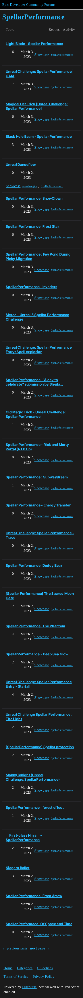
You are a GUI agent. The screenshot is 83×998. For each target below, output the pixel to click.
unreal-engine (29, 186)
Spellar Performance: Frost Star (32, 226)
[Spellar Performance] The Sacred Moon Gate (40, 595)
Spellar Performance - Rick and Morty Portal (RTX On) (37, 446)
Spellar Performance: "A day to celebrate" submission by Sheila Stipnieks (33, 382)
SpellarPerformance (62, 54)
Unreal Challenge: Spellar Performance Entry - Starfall (39, 684)
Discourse (29, 987)
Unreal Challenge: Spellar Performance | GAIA (39, 73)
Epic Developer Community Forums (28, 4)
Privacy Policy (43, 976)
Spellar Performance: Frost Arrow (34, 896)
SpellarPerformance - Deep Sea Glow (37, 654)
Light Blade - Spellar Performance (34, 43)
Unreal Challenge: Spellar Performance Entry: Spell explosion (39, 349)
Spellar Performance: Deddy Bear (34, 565)
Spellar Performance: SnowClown (34, 198)
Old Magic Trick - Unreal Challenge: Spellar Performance (36, 414)
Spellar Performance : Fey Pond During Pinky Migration (38, 256)
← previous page (14, 948)
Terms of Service (16, 976)
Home (8, 968)
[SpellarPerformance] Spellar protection (40, 747)
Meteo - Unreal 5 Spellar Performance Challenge (37, 317)
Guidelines (45, 968)
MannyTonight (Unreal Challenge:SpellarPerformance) (33, 777)
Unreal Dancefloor (21, 164)
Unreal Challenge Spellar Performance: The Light (39, 716)
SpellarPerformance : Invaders (31, 287)
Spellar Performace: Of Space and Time (39, 924)
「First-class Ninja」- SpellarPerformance (24, 837)
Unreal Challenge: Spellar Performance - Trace (40, 535)
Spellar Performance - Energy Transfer (38, 505)
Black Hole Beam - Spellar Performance (39, 136)
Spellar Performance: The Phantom (35, 626)
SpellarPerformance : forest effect (35, 807)
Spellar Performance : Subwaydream (37, 477)
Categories (25, 968)
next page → (40, 948)
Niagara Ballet (17, 868)
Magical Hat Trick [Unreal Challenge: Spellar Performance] (37, 106)
